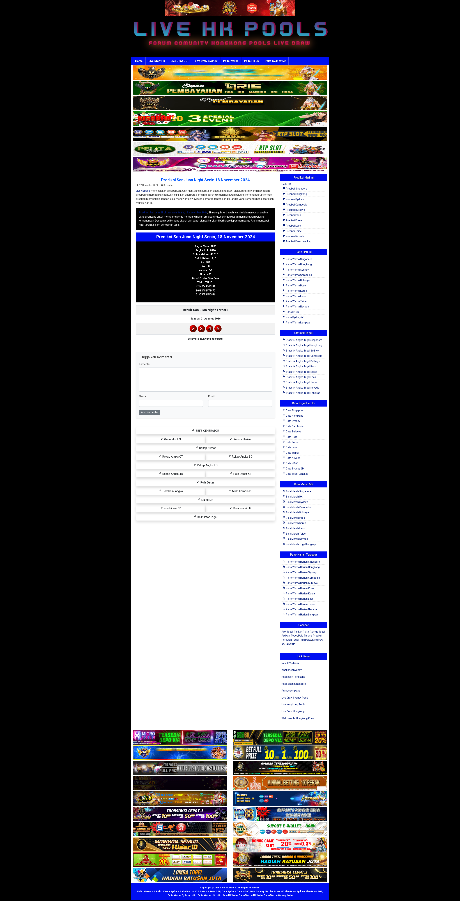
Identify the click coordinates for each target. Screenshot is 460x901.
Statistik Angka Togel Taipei (301, 382)
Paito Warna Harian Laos (299, 598)
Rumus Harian (242, 439)
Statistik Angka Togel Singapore (303, 340)
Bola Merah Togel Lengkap (300, 544)
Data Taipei (292, 452)
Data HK (204, 891)
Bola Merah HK (293, 496)
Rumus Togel (317, 631)
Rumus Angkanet (291, 690)
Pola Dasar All (242, 474)
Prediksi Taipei (293, 231)
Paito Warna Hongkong (298, 264)
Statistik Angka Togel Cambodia (303, 355)
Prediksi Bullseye (295, 209)
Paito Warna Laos (295, 296)
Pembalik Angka (172, 491)
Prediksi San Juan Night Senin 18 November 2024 (205, 180)
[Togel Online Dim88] (230, 88)
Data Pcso (291, 436)
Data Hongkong (294, 415)
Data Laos (291, 447)
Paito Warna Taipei (296, 301)
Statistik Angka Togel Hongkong (303, 345)
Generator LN (172, 439)
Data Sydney (292, 420)
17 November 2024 (148, 185)
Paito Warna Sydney (297, 269)
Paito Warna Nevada (297, 306)
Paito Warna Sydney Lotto (181, 895)
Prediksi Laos (293, 225)
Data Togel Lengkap (296, 473)
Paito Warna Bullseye (297, 280)
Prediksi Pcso (293, 215)
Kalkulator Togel (207, 517)
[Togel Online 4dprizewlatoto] (180, 844)
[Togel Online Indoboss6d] (280, 737)
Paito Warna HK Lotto (209, 895)
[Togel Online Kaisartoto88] (180, 859)
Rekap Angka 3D (241, 456)
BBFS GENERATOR (207, 430)
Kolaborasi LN (242, 508)
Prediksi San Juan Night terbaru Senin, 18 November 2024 (173, 212)
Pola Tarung (305, 635)
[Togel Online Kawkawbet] (180, 768)
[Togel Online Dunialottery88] (280, 783)
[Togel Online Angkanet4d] (280, 829)
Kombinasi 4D (172, 508)
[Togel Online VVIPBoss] (230, 72)
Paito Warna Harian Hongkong (302, 567)
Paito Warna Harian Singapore (302, 561)
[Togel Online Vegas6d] (180, 783)
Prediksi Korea (293, 220)
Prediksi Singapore (296, 188)
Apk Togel (287, 631)
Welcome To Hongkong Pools (298, 718)
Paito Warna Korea (296, 290)
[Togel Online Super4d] (230, 103)
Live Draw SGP (180, 61)
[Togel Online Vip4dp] (280, 768)
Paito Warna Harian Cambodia (302, 577)
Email (211, 396)
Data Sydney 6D (294, 468)
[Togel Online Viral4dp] (230, 164)
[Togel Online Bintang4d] (180, 814)
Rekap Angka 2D (207, 465)
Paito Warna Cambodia (298, 274)
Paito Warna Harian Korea (300, 593)
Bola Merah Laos (295, 528)
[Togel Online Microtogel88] (180, 737)
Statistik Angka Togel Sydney (302, 350)
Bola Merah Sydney (296, 502)
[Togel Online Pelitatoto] (230, 149)
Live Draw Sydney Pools (295, 697)
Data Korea (291, 442)
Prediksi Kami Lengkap (298, 241)
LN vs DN (207, 499)
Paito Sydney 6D (275, 61)
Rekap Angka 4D (172, 474)
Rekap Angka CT (172, 456)
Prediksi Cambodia (296, 204)
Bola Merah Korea (295, 523)
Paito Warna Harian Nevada (301, 609)
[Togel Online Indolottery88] (280, 814)
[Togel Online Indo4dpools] (180, 875)
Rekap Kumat (207, 448)
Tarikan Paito (301, 631)
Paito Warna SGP (189, 891)
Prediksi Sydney (294, 199)
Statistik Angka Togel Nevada (302, 387)
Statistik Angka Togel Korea (301, 371)
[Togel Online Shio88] (280, 859)
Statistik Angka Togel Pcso (300, 366)
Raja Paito (305, 639)
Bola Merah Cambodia (298, 507)
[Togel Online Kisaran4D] (230, 118)
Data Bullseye (293, 431)
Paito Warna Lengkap (297, 322)
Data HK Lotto (230, 895)
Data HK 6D (291, 463)
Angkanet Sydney (292, 670)
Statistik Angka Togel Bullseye (302, 361)
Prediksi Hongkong (296, 194)
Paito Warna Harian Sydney (301, 572)
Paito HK (286, 184)
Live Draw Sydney (206, 61)
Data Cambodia (294, 426)
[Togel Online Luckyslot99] (280, 752)
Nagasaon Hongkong (293, 676)
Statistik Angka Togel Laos (300, 377)
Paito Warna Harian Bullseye (301, 582)
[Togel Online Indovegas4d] (280, 875)
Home (139, 61)
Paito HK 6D (251, 61)
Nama (142, 396)
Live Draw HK (156, 61)
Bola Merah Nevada (296, 538)
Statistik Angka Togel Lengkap (302, 392)
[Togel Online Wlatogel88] (180, 829)
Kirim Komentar (149, 412)
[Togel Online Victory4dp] (180, 752)
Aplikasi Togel (289, 635)
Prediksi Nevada (294, 236)
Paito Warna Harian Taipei (300, 604)
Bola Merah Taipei (295, 533)
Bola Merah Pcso (295, 517)
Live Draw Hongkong (293, 711)
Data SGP (215, 891)
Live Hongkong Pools (293, 704)
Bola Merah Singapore (298, 491)
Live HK (291, 643)
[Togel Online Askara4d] (180, 798)
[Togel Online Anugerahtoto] (280, 798)
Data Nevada (292, 458)
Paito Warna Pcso (295, 285)
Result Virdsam (290, 663)
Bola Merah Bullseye (297, 512)
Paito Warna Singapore (298, 259)
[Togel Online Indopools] (280, 844)
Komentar (168, 185)
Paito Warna (230, 61)
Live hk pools (143, 190)
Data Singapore (294, 410)
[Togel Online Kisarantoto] (230, 134)
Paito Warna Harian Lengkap (301, 614)
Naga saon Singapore (294, 683)
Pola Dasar (207, 482)
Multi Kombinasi (241, 491)
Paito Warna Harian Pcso (299, 588)
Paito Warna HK (146, 891)
